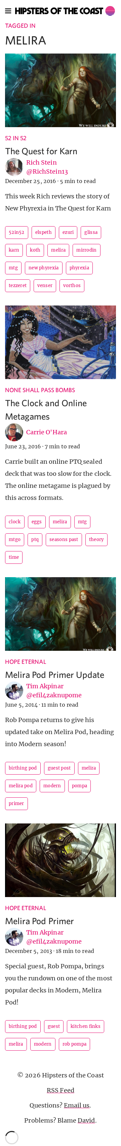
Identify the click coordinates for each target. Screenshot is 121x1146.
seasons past (63, 539)
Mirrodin (86, 250)
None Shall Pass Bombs (40, 389)
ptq (35, 539)
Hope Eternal (25, 661)
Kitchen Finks (85, 1026)
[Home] (65, 11)
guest (54, 1026)
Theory (96, 539)
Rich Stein (41, 162)
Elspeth (43, 232)
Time (14, 557)
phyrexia (79, 268)
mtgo (15, 539)
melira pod (21, 786)
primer (16, 803)
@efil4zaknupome (54, 695)
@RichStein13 (47, 171)
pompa (79, 786)
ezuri (68, 232)
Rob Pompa (75, 1044)
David (86, 1120)
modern (52, 786)
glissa (90, 232)
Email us (76, 1105)
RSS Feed (60, 1090)
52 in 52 (16, 138)
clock (15, 522)
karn (14, 250)
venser (44, 285)
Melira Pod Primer (39, 920)
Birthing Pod (23, 768)
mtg (13, 268)
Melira (58, 250)
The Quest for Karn (41, 151)
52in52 (17, 232)
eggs (37, 522)
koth (35, 250)
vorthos (72, 285)
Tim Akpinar (45, 686)
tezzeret (18, 285)
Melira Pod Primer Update (54, 674)
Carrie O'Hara (46, 432)
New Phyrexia (44, 268)
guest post (59, 768)
